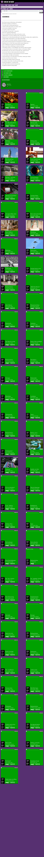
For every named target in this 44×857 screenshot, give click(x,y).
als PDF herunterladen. (8, 70)
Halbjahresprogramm (6, 79)
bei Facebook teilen (7, 73)
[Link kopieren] (11, 107)
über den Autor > (9, 85)
